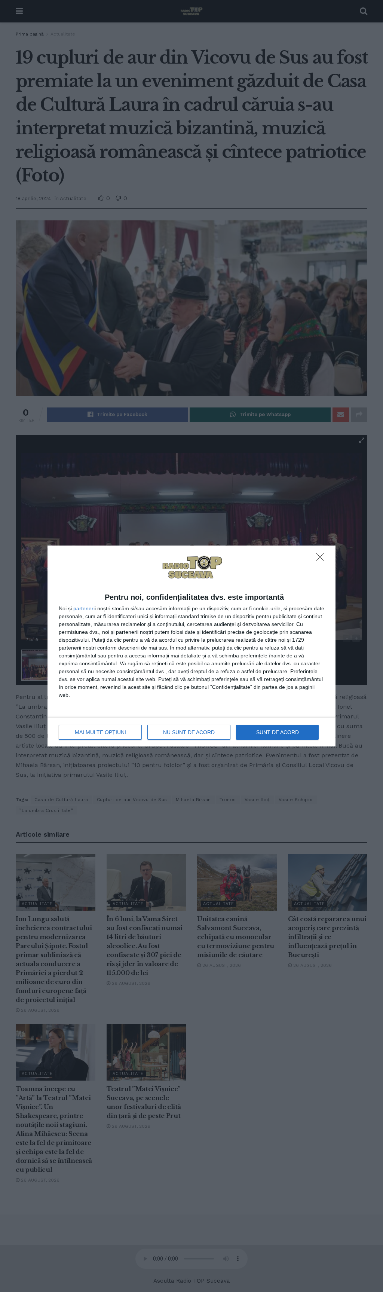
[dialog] (191, 646)
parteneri (84, 608)
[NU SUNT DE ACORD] (322, 559)
